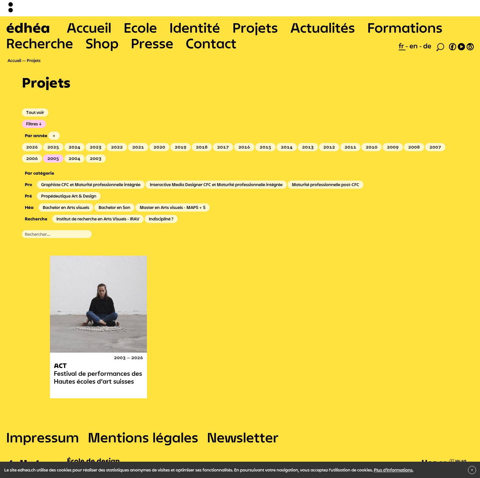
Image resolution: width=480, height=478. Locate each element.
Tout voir (35, 112)
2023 (96, 147)
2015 (265, 147)
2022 (117, 147)
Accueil (89, 27)
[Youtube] (461, 46)
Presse (152, 43)
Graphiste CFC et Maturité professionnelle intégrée (90, 184)
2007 (435, 147)
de (427, 46)
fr (402, 46)
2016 (244, 147)
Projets (255, 27)
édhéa (28, 27)
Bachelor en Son (114, 207)
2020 (159, 147)
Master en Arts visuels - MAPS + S (172, 207)
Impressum (42, 437)
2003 (96, 158)
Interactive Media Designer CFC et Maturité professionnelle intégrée (216, 184)
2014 (287, 147)
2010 (371, 147)
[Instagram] (470, 46)
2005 (53, 158)
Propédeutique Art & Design (68, 196)
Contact (211, 43)
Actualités (322, 27)
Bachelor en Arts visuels (66, 207)
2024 (74, 147)
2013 (308, 147)
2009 (393, 147)
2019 (180, 147)
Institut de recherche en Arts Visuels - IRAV (97, 218)
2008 (414, 147)
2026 (32, 147)
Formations (404, 27)
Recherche (39, 43)
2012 (329, 147)
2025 (53, 147)
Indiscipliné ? (161, 218)
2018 (202, 147)
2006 (32, 158)
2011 (350, 147)
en (414, 46)
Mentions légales (143, 437)
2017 (223, 147)
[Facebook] (452, 46)
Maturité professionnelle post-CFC (325, 184)
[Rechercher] (440, 46)
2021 (138, 147)
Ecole (140, 27)
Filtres (32, 123)
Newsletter (243, 437)
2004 (74, 158)
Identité (194, 27)
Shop (102, 43)
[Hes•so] (444, 459)
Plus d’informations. (393, 469)
